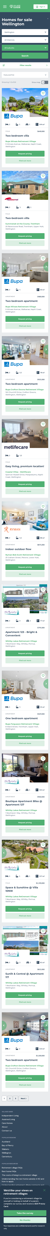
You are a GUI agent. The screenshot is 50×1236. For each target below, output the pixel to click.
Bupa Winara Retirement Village (20, 141)
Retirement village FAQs (12, 1167)
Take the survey (25, 1213)
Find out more (25, 161)
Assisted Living (8, 1119)
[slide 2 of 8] (25, 856)
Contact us (7, 1130)
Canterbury (7, 1156)
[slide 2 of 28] (25, 769)
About (5, 1127)
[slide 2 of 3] (25, 687)
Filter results (25, 65)
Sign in (42, 7)
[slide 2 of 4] (25, 104)
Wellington (6, 1153)
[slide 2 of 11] (25, 269)
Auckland (6, 1141)
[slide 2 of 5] (25, 352)
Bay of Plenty (7, 1145)
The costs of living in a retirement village (19, 1175)
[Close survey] (44, 1190)
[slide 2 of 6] (25, 1028)
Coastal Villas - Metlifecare (18, 472)
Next (23, 1098)
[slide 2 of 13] (25, 600)
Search (25, 56)
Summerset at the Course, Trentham (22, 224)
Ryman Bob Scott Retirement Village (23, 555)
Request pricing (25, 154)
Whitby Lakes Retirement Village (21, 641)
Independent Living (10, 1115)
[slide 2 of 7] (25, 187)
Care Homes (7, 1123)
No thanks (25, 1220)
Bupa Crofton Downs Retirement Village (24, 390)
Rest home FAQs (9, 1171)
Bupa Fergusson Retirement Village (22, 724)
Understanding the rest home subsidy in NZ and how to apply (23, 1180)
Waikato (5, 1149)
